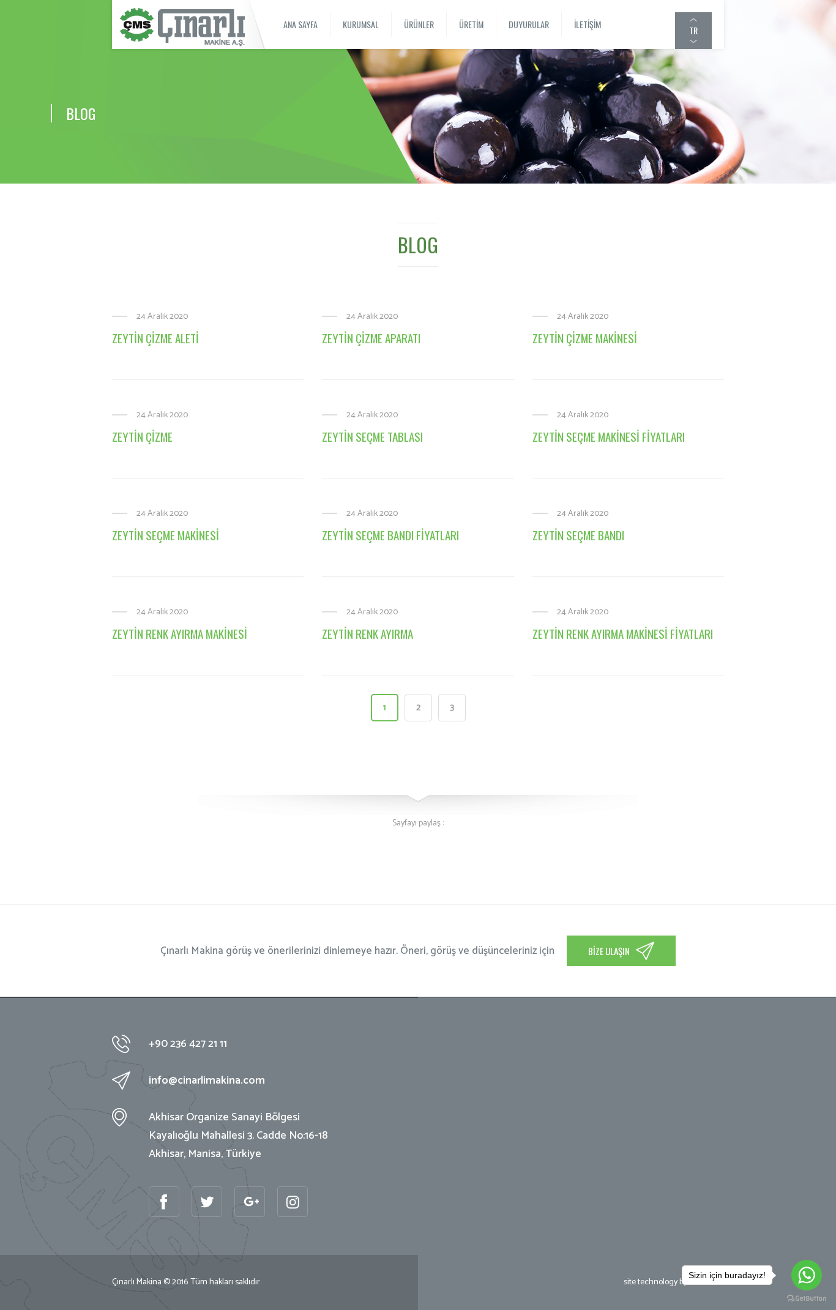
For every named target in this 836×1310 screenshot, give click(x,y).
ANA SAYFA (300, 24)
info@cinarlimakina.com (207, 1080)
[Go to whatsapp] (806, 1275)
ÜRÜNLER (419, 24)
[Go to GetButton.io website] (806, 1298)
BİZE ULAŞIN (609, 951)
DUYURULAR (529, 24)
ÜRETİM (471, 24)
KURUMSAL (361, 24)
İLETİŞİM (587, 24)
